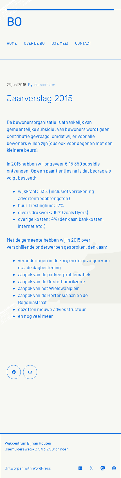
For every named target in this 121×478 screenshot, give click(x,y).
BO (14, 21)
